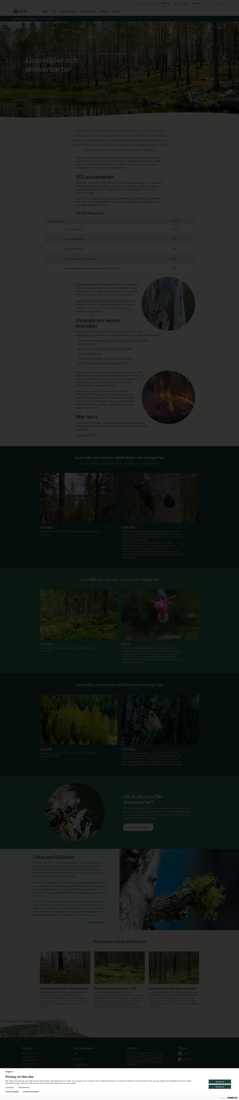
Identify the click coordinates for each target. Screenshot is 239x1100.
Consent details (12, 1092)
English (9, 1072)
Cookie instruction (31, 1092)
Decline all (220, 1087)
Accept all (220, 1082)
